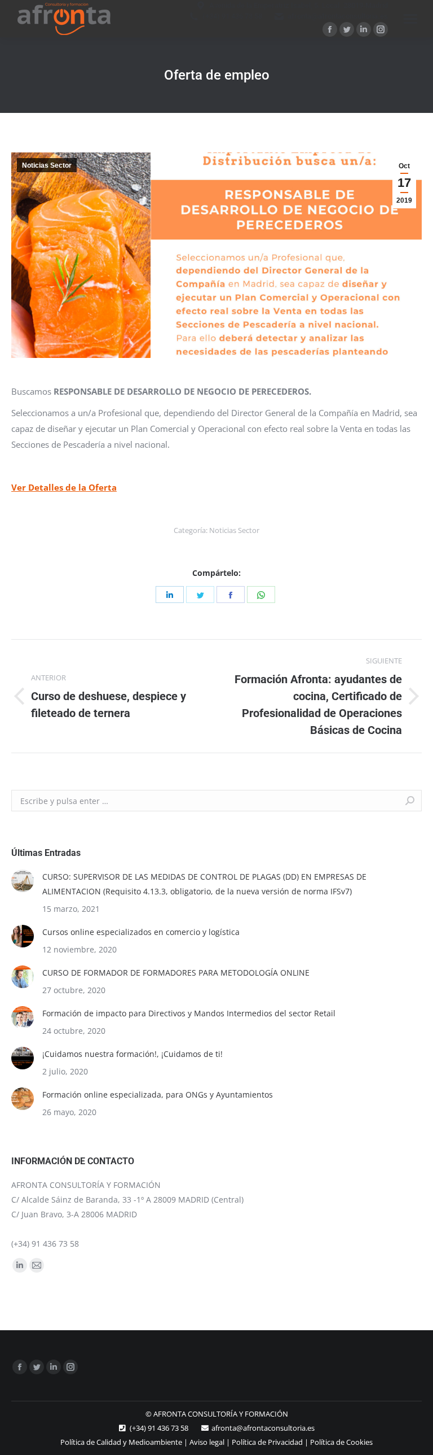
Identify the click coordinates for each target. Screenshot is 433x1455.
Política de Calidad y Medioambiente (121, 1442)
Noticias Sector (47, 165)
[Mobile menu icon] (410, 19)
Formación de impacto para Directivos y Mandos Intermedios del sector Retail (188, 1013)
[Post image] (22, 880)
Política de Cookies (341, 1442)
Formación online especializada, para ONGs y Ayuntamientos (157, 1094)
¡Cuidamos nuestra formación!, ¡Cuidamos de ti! (132, 1053)
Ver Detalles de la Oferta (64, 487)
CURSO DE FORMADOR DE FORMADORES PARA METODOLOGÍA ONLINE (176, 972)
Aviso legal (206, 1442)
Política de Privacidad (267, 1442)
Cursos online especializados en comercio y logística (141, 932)
